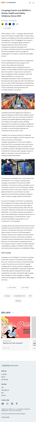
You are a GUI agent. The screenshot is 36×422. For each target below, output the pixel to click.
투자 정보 (3, 395)
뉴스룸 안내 (4, 374)
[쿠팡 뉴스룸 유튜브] (2, 403)
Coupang (7, 295)
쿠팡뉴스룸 (18, 301)
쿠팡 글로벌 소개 (5, 390)
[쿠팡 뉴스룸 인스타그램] (7, 403)
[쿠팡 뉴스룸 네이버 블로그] (16, 403)
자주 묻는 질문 (4, 379)
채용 (2, 393)
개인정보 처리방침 (5, 417)
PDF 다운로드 (8, 28)
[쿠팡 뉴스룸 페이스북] (12, 403)
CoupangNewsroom (19, 295)
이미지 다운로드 (12, 287)
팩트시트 (3, 377)
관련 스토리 (5, 313)
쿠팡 (30, 295)
